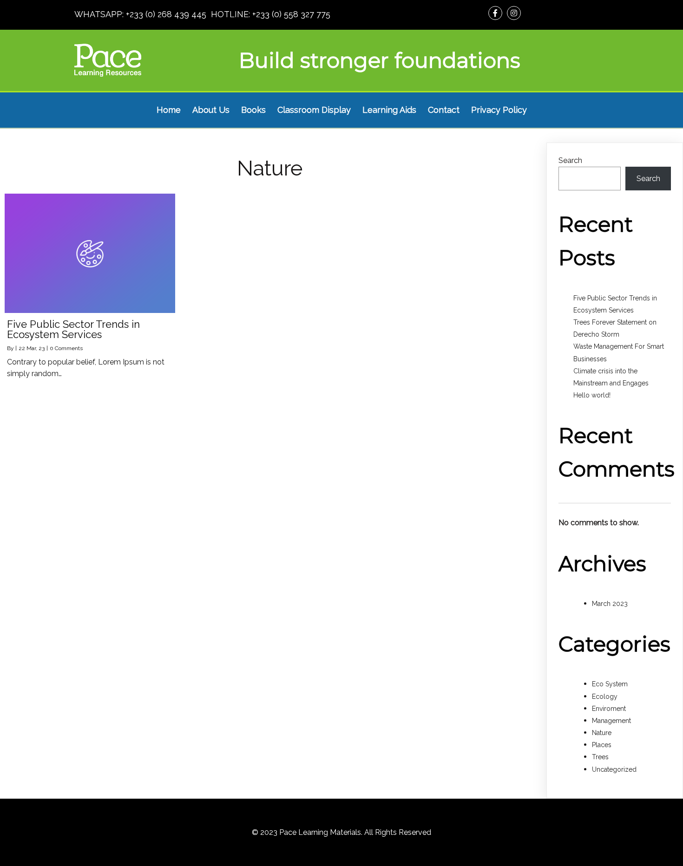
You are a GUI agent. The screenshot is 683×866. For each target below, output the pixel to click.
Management (611, 720)
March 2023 (610, 603)
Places (601, 745)
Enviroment (609, 708)
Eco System (610, 684)
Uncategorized (614, 769)
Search (570, 160)
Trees (600, 757)
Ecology (604, 696)
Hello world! (592, 395)
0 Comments (66, 348)
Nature (601, 732)
